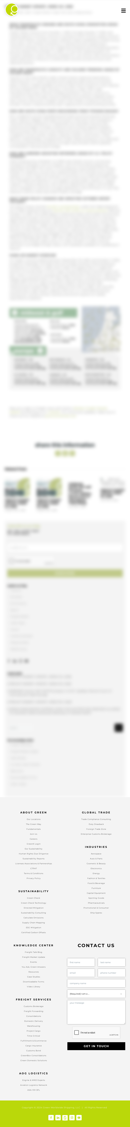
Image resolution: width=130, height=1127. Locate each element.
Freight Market (41, 12)
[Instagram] (20, 583)
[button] (12, 315)
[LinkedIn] (14, 583)
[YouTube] (26, 583)
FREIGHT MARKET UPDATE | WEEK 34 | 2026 (17, 410)
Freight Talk (59, 12)
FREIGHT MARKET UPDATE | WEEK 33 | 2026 (49, 410)
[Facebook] (9, 583)
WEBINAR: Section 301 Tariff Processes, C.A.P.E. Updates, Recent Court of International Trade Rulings (79, 416)
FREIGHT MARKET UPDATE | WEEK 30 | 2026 (113, 405)
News (70, 12)
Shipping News (83, 12)
